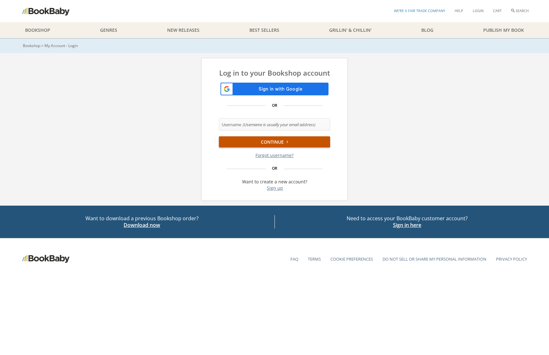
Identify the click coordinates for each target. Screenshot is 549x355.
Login (478, 10)
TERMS (314, 259)
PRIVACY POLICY (511, 259)
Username (268, 124)
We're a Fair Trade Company (419, 10)
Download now (142, 225)
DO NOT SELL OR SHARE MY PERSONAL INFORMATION (434, 259)
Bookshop (31, 45)
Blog (427, 30)
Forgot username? (274, 155)
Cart (497, 10)
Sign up (275, 188)
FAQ (294, 259)
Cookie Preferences (351, 259)
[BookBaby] (51, 11)
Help (459, 10)
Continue (273, 142)
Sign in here (407, 225)
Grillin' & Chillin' (350, 30)
